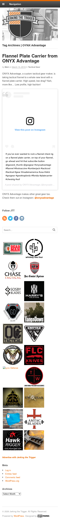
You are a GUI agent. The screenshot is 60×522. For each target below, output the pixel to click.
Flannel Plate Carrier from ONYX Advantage (30, 58)
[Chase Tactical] (13, 278)
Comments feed (12, 477)
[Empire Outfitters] (34, 342)
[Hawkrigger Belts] (13, 448)
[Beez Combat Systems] (34, 278)
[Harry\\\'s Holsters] (34, 299)
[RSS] (4, 218)
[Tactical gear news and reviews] (20, 36)
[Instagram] (22, 218)
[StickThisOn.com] (13, 257)
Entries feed (10, 473)
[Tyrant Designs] (34, 448)
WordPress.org (12, 480)
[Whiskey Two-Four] (34, 257)
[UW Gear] (34, 406)
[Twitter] (10, 218)
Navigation (15, 4)
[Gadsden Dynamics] (13, 320)
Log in (8, 470)
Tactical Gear (34, 67)
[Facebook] (16, 218)
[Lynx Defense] (10, 367)
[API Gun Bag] (13, 427)
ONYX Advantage (31, 184)
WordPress (19, 515)
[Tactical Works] (34, 384)
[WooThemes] (43, 515)
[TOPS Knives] (13, 406)
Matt (7, 67)
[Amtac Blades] (34, 427)
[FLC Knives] (34, 363)
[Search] (54, 229)
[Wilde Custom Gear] (13, 363)
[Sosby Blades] (13, 299)
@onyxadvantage (44, 197)
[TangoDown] (34, 320)
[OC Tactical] (13, 342)
